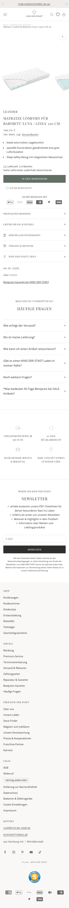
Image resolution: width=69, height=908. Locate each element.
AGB (5, 767)
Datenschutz (10, 792)
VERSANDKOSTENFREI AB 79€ (34, 4)
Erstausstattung (12, 615)
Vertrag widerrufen (16, 780)
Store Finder (10, 720)
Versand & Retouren (14, 668)
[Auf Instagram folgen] (13, 852)
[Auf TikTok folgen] (40, 852)
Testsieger (9, 627)
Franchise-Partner (13, 744)
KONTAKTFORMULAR (15, 834)
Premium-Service (13, 656)
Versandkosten (30, 134)
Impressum (9, 810)
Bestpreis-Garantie (14, 685)
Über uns (8, 709)
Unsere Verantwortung (16, 732)
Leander (10, 112)
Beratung (8, 650)
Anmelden (35, 549)
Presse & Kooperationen (17, 738)
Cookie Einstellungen (15, 804)
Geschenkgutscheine (15, 633)
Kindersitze (9, 609)
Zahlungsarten (11, 674)
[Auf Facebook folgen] (5, 852)
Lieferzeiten (16, 170)
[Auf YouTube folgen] (31, 852)
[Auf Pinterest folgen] (22, 852)
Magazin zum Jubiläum (16, 726)
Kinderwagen (10, 597)
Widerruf (8, 773)
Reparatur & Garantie (15, 679)
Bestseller (9, 621)
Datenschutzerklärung (38, 570)
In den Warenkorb (34, 178)
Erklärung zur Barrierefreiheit (20, 787)
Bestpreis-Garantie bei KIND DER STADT (26, 282)
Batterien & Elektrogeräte (17, 798)
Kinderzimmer (11, 603)
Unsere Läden (11, 714)
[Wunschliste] (58, 14)
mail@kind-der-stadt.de (16, 827)
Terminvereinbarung (15, 662)
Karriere (8, 750)
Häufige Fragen (12, 691)
